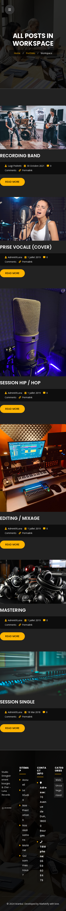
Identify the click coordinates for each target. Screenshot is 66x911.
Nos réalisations (25, 832)
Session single (17, 702)
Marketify (44, 903)
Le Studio (25, 795)
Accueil (25, 782)
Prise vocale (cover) (26, 247)
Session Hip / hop (20, 383)
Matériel (25, 848)
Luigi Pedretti (14, 165)
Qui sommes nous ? (25, 865)
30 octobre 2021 (35, 165)
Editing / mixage (20, 518)
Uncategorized (59, 790)
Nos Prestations (25, 813)
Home (17, 53)
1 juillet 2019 (34, 257)
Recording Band (20, 156)
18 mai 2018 (34, 712)
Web (58, 780)
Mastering (13, 610)
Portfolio (30, 53)
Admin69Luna (15, 257)
